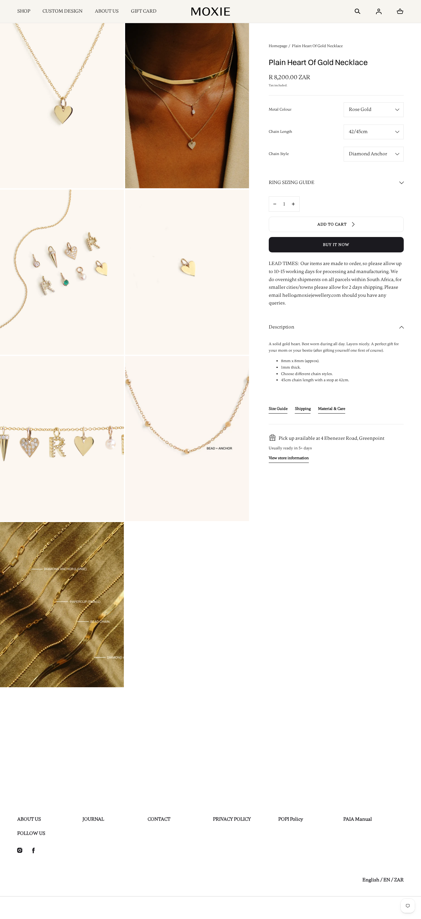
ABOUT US (107, 11)
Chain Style (279, 153)
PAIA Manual (357, 819)
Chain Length (280, 131)
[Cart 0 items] (400, 11)
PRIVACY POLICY (232, 819)
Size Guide (278, 408)
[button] (357, 11)
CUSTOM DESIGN (63, 11)
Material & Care (331, 408)
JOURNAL (93, 819)
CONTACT (159, 819)
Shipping (303, 408)
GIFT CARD (144, 11)
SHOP (23, 11)
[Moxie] (210, 11)
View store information (289, 458)
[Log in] (378, 11)
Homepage (278, 45)
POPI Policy (290, 819)
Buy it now (336, 244)
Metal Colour (280, 109)
